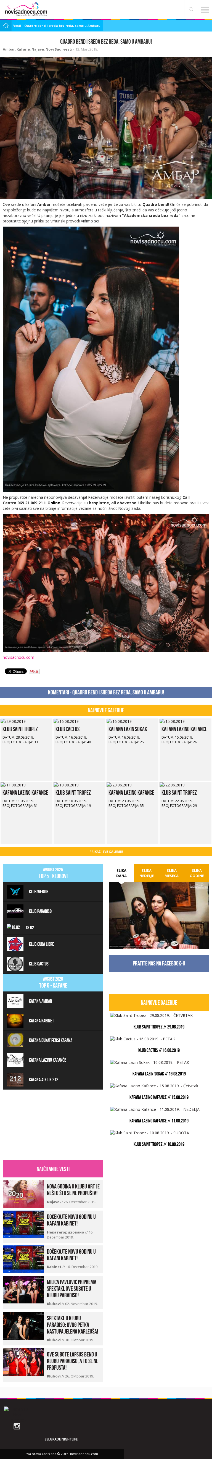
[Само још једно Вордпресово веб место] (26, 9)
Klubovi (54, 1303)
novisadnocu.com (18, 657)
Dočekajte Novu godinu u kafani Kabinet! (71, 1220)
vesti (67, 49)
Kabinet (54, 1266)
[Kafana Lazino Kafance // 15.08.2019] (172, 721)
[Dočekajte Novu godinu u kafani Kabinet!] (23, 1224)
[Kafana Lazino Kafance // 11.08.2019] (13, 784)
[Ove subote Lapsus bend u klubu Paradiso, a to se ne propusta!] (23, 1361)
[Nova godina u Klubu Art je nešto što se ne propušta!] (23, 1193)
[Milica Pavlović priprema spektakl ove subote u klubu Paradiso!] (23, 1289)
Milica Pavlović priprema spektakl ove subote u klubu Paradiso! (71, 1288)
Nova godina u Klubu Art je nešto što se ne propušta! (73, 1189)
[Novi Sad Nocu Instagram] (17, 1425)
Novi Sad (54, 49)
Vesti (17, 25)
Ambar (9, 49)
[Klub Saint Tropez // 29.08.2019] (13, 721)
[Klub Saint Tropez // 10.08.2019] (66, 784)
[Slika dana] (159, 906)
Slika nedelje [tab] (146, 873)
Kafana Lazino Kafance (184, 729)
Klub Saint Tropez (20, 729)
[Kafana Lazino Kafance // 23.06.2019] (119, 784)
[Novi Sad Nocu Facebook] (17, 1414)
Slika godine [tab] (197, 873)
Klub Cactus (67, 729)
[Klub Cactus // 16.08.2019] (66, 721)
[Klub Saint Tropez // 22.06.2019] (172, 784)
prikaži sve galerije (106, 851)
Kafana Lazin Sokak (127, 729)
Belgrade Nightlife (61, 1439)
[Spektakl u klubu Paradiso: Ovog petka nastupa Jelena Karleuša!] (23, 1325)
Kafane (23, 49)
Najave (37, 49)
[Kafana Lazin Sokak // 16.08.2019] (119, 721)
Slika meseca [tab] (172, 873)
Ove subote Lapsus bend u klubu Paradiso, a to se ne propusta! (72, 1361)
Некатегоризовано (66, 1232)
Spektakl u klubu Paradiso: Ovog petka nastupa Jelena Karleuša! (72, 1325)
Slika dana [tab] (121, 873)
